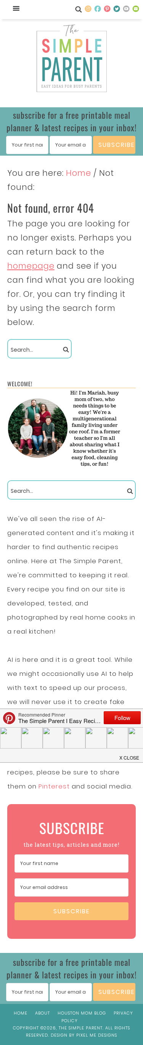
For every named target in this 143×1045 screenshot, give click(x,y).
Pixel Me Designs (96, 1035)
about (42, 1013)
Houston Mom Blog (82, 1013)
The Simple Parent (71, 59)
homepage (31, 265)
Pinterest (54, 786)
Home (20, 1013)
